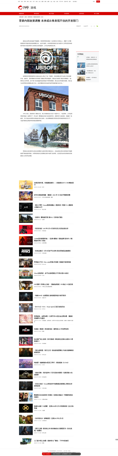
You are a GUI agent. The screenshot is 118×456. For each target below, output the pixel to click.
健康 (48, 1)
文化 (39, 1)
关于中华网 (46, 452)
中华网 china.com (24, 7)
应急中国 (66, 1)
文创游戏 (66, 13)
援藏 (42, 1)
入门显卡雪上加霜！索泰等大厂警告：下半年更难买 (51, 441)
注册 (94, 1)
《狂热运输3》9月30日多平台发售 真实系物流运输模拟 (52, 251)
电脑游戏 (21, 13)
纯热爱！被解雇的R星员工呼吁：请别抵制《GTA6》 (51, 362)
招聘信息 (57, 452)
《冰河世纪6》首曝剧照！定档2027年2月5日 (48, 418)
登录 (98, 1)
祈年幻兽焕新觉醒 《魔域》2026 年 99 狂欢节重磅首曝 (52, 195)
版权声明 (61, 452)
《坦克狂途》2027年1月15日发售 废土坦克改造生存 (51, 228)
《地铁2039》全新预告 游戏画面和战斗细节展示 (50, 295)
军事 (25, 1)
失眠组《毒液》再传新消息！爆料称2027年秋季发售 (51, 329)
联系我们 (54, 452)
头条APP (86, 26)
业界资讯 (81, 13)
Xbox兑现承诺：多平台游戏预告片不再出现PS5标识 (51, 273)
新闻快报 (30, 17)
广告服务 (50, 452)
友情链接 (69, 452)
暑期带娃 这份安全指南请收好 (60, 454)
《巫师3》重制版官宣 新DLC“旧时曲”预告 (48, 217)
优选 (54, 1)
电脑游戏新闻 (36, 17)
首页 (19, 1)
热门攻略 (96, 13)
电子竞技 (51, 13)
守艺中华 (61, 1)
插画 (45, 1)
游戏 (37, 1)
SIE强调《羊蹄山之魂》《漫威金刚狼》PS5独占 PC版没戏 (53, 284)
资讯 (22, 1)
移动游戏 (36, 13)
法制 (57, 1)
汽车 (34, 1)
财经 (28, 1)
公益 (51, 1)
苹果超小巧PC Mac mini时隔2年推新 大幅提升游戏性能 (52, 262)
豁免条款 (65, 452)
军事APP (78, 26)
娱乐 (31, 1)
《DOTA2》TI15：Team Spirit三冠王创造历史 (49, 307)
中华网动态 (74, 452)
